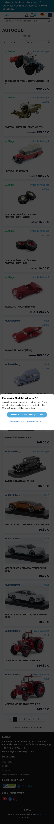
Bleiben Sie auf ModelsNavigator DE (27, 421)
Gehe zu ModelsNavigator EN (27, 414)
